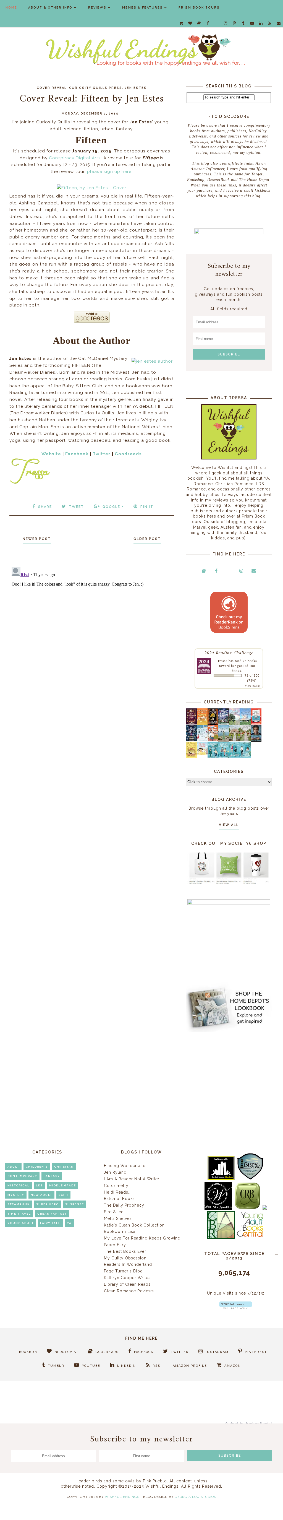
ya (69, 1223)
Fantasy (52, 1176)
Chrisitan (64, 1166)
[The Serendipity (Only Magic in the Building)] (234, 757)
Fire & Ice (114, 1212)
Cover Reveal (52, 88)
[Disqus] (91, 634)
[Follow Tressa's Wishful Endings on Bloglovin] (235, 1307)
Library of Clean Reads (127, 1284)
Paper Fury (115, 1245)
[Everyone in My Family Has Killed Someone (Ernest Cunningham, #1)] (256, 723)
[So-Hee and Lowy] (202, 753)
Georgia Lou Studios (195, 1497)
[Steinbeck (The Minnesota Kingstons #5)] (256, 740)
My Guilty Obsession (125, 1258)
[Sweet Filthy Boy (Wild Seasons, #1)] (202, 724)
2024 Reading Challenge (229, 652)
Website (51, 453)
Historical (18, 1185)
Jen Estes (136, 88)
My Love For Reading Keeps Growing (142, 1238)
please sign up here (109, 171)
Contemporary (22, 1176)
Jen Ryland (115, 1172)
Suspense (74, 1204)
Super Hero (47, 1204)
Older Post (147, 539)
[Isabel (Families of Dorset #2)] (245, 739)
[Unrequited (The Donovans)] (223, 740)
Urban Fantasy (52, 1213)
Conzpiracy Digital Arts (75, 157)
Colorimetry (116, 1185)
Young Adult (20, 1223)
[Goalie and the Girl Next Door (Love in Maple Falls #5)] (213, 739)
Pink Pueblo (155, 1481)
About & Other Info (50, 7)
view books (253, 686)
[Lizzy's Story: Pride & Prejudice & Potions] (191, 723)
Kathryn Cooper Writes (127, 1277)
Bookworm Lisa (119, 1231)
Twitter (102, 453)
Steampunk (18, 1204)
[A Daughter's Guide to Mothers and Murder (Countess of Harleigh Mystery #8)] (191, 756)
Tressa (222, 660)
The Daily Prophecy (124, 1205)
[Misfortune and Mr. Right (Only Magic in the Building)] (213, 757)
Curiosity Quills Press (95, 88)
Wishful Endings (122, 1497)
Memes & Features (142, 7)
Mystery (15, 1194)
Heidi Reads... (118, 1192)
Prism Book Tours (199, 7)
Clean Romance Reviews (129, 1291)
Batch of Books (119, 1198)
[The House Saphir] (191, 739)
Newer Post (37, 539)
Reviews (97, 7)
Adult (13, 1166)
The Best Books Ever (125, 1251)
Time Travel (19, 1213)
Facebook (76, 453)
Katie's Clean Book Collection (134, 1225)
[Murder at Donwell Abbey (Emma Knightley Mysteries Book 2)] (202, 739)
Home (11, 7)
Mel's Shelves (118, 1218)
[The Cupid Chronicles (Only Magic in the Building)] (245, 757)
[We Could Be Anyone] (213, 723)
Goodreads (128, 453)
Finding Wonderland (125, 1165)
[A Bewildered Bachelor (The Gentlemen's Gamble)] (245, 723)
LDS (39, 1185)
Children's (37, 1166)
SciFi (63, 1194)
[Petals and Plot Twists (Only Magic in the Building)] (223, 757)
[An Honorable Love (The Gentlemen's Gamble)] (234, 723)
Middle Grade (62, 1185)
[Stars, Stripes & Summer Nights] (223, 723)
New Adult (41, 1194)
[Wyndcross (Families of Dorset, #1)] (234, 739)
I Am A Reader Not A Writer (131, 1179)
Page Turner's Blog (123, 1271)
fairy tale (50, 1223)
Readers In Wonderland (128, 1264)
